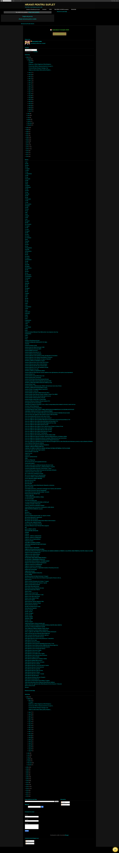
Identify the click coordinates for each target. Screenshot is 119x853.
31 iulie (26, 301)
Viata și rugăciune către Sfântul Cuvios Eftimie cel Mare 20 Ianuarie (40, 631)
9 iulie (26, 335)
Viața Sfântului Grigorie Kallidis (32, 657)
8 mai (26, 330)
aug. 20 (30, 74)
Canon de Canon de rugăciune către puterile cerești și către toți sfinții (41, 414)
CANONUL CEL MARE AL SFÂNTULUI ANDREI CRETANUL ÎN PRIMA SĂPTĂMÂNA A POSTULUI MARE (47, 448)
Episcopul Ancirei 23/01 (30, 480)
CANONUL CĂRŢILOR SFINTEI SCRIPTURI (34, 446)
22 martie (27, 236)
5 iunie (26, 308)
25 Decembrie (28, 259)
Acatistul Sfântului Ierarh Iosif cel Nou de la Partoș (36, 362)
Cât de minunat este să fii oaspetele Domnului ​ (36, 461)
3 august (27, 293)
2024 (27, 129)
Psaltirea (27, 534)
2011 (27, 154)
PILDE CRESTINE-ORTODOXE (31, 530)
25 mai (26, 263)
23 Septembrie (28, 248)
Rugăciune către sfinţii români (32, 556)
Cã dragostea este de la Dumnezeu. (33, 402)
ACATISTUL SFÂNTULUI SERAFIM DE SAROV (35, 370)
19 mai (26, 211)
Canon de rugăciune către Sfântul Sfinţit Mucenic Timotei (38, 431)
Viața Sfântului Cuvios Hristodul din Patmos (35, 648)
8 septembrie (28, 333)
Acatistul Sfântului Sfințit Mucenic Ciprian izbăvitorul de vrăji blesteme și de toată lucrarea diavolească (49, 372)
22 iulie (26, 232)
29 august (27, 288)
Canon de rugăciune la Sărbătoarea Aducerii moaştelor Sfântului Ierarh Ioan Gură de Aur (46, 438)
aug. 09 (30, 95)
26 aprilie (27, 264)
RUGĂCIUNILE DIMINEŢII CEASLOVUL (33, 572)
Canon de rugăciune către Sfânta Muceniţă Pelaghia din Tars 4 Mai (40, 423)
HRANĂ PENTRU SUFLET (40, 4)
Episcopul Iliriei (28, 483)
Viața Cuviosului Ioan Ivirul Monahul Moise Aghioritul (37, 633)
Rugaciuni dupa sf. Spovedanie (32, 547)
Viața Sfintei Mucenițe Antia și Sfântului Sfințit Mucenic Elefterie (40, 682)
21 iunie (27, 229)
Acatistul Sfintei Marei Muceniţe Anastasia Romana (37, 379)
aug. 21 (30, 72)
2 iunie (26, 217)
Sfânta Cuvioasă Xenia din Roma (32, 584)
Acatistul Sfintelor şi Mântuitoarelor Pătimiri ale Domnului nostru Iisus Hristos (43, 386)
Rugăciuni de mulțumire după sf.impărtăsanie (35, 562)
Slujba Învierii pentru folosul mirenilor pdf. (35, 623)
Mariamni (27, 512)
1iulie (26, 212)
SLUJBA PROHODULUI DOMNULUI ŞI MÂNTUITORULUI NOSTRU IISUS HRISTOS (43, 625)
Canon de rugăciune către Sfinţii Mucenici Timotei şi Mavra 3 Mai (40, 434)
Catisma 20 (27, 455)
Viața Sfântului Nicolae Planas (32, 675)
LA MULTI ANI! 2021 (29, 495)
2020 (27, 137)
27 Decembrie (28, 276)
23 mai (26, 246)
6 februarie (27, 312)
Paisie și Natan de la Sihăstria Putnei (33, 524)
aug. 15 (30, 84)
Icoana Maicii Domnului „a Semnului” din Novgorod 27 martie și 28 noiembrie (43, 488)
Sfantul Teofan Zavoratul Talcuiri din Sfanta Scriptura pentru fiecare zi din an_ (43, 578)
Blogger (67, 835)
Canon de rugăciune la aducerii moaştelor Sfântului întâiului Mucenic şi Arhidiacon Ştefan (46, 436)
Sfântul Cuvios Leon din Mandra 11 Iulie (34, 594)
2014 (27, 148)
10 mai (26, 167)
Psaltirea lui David (29, 540)
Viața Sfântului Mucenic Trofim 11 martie (34, 674)
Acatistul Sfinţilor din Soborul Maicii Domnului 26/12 (37, 392)
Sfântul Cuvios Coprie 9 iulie (31, 593)
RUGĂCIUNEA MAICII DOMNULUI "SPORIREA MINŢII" (37, 561)
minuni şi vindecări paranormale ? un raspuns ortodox (37, 515)
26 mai (26, 273)
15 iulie (26, 189)
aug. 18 (30, 78)
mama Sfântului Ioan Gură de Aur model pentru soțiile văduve (39, 507)
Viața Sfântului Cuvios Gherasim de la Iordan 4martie (37, 647)
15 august (27, 185)
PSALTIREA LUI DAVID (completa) (61, 9)
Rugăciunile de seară (30, 571)
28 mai (26, 286)
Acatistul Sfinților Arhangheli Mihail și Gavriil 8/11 (36, 389)
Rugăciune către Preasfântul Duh (32, 552)
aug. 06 (30, 101)
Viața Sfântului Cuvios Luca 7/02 (32, 652)
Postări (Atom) (30, 23)
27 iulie (26, 279)
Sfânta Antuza (28, 579)
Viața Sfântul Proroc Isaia (31, 640)
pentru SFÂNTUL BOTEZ (30, 529)
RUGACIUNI (73, 9)
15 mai (26, 192)
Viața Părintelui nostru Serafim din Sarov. (34, 636)
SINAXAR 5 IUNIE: (29, 618)
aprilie (28, 119)
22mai (26, 239)
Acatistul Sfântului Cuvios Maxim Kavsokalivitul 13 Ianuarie (38, 357)
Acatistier (44, 9)
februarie (29, 123)
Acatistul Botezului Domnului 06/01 (33, 349)
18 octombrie (28, 204)
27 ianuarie (27, 278)
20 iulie (26, 222)
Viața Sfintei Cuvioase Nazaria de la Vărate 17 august (37, 680)
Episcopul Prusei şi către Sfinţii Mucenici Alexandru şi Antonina (39, 485)
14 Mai (26, 184)
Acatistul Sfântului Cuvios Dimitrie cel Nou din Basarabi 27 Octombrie (41, 355)
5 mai (26, 310)
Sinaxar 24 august (29, 613)
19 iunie (27, 209)
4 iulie (26, 303)
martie (29, 121)
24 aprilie (27, 249)
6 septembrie (28, 320)
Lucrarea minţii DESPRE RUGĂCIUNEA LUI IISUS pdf (37, 502)
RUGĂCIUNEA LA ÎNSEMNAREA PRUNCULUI (35, 559)
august (29, 59)
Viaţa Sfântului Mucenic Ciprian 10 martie (34, 662)
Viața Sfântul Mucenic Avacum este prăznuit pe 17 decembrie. (39, 638)
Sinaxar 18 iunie (28, 611)
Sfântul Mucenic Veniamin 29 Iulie (33, 603)
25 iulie (26, 261)
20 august (27, 221)
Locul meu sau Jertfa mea (31, 500)
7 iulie (26, 323)
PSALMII (27, 532)
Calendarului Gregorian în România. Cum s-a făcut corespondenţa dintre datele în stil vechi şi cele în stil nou (50, 404)
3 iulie (26, 295)
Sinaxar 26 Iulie (28, 615)
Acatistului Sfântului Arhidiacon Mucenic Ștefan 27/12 (37, 401)
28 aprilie (27, 283)
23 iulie (26, 242)
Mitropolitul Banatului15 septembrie (33, 517)
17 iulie (26, 200)
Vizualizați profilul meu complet (38, 43)
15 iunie (27, 190)
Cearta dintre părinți (29, 463)
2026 (27, 57)
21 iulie (26, 227)
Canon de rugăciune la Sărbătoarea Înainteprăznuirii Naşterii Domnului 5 (42, 439)
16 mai (26, 197)
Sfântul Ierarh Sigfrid (30, 599)
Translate (35, 51)
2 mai (26, 219)
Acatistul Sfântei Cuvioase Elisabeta (33, 354)
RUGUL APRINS (28, 574)
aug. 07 (30, 99)
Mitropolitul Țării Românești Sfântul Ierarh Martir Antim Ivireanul (40, 520)
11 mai (26, 172)
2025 (27, 127)
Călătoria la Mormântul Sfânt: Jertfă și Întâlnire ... (40, 70)
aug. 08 (30, 97)
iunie (28, 115)
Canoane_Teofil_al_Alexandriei (32, 406)
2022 (27, 133)
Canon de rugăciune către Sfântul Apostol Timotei (36, 424)
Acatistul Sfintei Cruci (30, 374)
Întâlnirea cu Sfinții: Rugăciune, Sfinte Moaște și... (40, 64)
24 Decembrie (28, 251)
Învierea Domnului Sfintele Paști (32, 493)
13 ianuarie (27, 178)
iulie (28, 113)
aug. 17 (30, 80)
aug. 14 (30, 86)
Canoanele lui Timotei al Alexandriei (33, 408)
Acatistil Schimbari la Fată (31, 345)
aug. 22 (30, 60)
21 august (27, 226)
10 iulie (26, 163)
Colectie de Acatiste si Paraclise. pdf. (33, 471)
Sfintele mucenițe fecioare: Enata (32, 606)
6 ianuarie (27, 313)
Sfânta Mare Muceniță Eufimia (32, 586)
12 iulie (26, 175)
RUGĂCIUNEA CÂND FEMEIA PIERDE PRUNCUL (35, 557)
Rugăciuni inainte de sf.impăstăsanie (33, 564)
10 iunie (27, 165)
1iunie (26, 214)
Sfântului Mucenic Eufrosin (31, 604)
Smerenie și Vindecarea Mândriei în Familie (35, 626)
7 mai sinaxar (28, 327)
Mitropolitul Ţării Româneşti (31, 519)
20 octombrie (28, 224)
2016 (27, 145)
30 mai (26, 300)
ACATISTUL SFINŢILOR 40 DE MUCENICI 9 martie (36, 387)
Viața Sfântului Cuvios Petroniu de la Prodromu (36, 655)
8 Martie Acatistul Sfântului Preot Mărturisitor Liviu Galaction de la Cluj (41, 332)
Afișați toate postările (33, 12)
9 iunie (26, 337)
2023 (27, 131)
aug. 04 (30, 105)
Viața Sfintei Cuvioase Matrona (32, 679)
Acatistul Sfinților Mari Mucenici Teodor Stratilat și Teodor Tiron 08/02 (41, 394)
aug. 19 (30, 76)
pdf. (26, 527)
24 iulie (26, 253)
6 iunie (26, 317)
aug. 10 (30, 93)
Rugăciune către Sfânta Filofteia (32, 554)
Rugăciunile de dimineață (31, 569)
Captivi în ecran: (28, 453)
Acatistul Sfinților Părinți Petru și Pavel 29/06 (35, 399)
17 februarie (28, 199)
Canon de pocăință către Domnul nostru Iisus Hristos (37, 416)
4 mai (26, 305)
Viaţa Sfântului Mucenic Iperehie (32, 668)
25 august (27, 258)
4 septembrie (28, 306)
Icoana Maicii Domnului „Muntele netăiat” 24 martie (37, 492)
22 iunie (27, 234)
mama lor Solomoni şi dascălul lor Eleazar (34, 505)
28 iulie (26, 285)
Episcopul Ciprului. (29, 482)
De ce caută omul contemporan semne (34, 473)
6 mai (26, 318)
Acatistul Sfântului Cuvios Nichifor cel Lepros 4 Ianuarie (38, 359)
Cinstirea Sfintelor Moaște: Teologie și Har (38, 68)
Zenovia (27, 687)
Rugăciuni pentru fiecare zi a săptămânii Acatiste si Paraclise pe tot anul (42, 567)
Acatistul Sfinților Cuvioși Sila (31, 391)
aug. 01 (30, 111)
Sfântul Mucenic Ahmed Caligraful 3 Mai (34, 601)
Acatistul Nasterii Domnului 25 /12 (33, 352)
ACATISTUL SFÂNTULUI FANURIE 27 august (35, 360)
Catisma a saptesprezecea (31, 456)
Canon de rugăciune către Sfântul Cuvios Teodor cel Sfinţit (38, 428)
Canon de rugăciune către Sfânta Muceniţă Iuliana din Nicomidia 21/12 (41, 421)
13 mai (26, 182)
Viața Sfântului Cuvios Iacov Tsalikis (33, 650)
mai (28, 117)
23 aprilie (27, 241)
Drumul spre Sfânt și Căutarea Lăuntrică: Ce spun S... (41, 66)
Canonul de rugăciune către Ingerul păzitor (35, 450)
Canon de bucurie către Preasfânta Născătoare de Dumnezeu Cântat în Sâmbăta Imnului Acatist (47, 413)
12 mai (26, 177)
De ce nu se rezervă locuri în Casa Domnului (35, 475)
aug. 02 (30, 109)
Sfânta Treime (28, 591)
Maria (26, 510)
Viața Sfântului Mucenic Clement (32, 663)
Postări (63, 802)
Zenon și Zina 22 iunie (30, 685)
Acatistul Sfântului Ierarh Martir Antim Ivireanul (36, 364)
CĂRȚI (50, 9)
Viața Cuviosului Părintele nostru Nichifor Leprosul (37, 635)
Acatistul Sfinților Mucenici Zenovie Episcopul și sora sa (38, 396)
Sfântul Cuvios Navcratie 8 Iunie (32, 596)
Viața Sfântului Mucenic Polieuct (32, 672)
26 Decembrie (28, 268)
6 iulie (26, 315)
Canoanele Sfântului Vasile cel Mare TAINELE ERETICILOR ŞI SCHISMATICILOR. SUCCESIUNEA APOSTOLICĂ (49, 409)
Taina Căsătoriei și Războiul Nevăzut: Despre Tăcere (37, 628)
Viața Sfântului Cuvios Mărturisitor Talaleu (35, 653)
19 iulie (26, 207)
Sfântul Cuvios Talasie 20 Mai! (32, 598)
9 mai (26, 338)
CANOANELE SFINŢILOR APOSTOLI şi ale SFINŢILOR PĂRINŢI (39, 411)
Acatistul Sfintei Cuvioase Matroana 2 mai (34, 375)
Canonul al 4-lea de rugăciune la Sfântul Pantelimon (37, 445)
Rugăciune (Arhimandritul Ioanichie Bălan (34, 549)
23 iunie (27, 244)
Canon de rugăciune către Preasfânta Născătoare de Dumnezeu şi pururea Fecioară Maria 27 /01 (47, 419)
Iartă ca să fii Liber (29, 487)
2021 (27, 135)
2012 (27, 152)
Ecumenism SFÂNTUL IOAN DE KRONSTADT (35, 477)
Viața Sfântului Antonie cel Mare (32, 642)
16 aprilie (27, 194)
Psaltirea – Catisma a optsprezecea (33, 535)
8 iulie (26, 328)
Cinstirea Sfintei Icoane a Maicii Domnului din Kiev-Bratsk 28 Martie (40, 470)
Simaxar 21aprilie (29, 610)
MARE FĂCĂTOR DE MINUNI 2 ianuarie (34, 509)
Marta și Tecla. (28, 514)
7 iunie (26, 325)
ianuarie (29, 125)
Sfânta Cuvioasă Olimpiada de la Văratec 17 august (37, 581)
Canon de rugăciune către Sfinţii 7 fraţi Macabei (36, 433)
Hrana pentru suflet (37, 41)
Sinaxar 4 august (29, 616)
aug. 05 (30, 103)
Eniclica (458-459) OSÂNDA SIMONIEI (33, 478)
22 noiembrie (28, 237)
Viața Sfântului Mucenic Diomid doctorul (34, 667)
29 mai (26, 291)
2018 (27, 141)
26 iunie (27, 271)
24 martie (27, 256)
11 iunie (27, 170)
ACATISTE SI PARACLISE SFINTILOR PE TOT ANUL (36, 342)
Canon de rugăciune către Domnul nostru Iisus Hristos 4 (38, 418)
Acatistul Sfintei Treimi (30, 384)
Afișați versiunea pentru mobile (27, 19)
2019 (27, 139)
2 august (27, 216)
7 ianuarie (27, 322)
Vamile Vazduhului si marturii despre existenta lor (36, 630)
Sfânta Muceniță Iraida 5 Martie (32, 589)
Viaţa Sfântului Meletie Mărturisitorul (33, 660)
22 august (31, 62)
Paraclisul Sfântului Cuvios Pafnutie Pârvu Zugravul (37, 525)
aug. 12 (30, 89)
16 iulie (26, 195)
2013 (27, 150)
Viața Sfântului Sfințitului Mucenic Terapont (35, 677)
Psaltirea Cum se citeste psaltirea (32, 539)
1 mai (26, 162)
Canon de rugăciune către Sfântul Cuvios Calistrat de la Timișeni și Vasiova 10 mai (44, 426)
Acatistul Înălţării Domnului (31, 350)
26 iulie (26, 269)
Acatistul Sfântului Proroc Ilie (31, 369)
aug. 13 (30, 88)
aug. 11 (30, 91)
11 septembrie (28, 173)
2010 (27, 156)
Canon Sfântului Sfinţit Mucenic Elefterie (34, 443)
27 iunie (27, 281)
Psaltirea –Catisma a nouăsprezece (33, 537)
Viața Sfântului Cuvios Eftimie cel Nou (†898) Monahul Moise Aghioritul (41, 645)
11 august (27, 168)
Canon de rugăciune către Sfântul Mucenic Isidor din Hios (38, 429)
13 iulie (26, 180)
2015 (27, 146)
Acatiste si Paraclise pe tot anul (33, 9)
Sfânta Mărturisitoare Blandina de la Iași (34, 588)
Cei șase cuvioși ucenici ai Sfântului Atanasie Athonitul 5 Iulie (39, 465)
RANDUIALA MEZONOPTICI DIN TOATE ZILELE (35, 544)
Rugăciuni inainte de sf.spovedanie (33, 566)
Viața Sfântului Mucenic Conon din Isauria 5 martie (37, 665)
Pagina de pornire (27, 16)
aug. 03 (30, 107)
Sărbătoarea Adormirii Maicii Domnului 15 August (36, 576)
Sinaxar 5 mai (28, 620)
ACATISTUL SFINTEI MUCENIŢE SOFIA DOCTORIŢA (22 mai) (38, 382)
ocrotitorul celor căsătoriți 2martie (33, 522)
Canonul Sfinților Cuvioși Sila (31, 451)
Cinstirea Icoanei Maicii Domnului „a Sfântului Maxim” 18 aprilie (40, 466)
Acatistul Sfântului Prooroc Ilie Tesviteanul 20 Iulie (36, 367)
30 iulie (26, 298)
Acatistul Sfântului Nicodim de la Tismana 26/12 (36, 365)
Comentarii (64, 804)
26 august (27, 266)
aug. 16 (30, 82)
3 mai (26, 296)
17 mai (26, 202)
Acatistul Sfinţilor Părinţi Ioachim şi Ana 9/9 (35, 397)
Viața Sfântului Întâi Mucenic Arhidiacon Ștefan (36, 658)
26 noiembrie (28, 274)
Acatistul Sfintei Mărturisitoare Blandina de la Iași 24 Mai (38, 381)
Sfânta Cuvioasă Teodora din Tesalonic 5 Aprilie (36, 583)
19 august (27, 205)
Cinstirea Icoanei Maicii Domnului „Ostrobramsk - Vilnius (38, 468)
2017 (27, 143)
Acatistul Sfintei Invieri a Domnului (33, 377)
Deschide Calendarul (59, 33)
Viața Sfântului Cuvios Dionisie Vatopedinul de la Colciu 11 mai (39, 643)
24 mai (26, 254)
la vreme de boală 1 (29, 498)
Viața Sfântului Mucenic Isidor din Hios (34, 670)
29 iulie (26, 290)
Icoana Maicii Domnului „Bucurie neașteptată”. (36, 490)
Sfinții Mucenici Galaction (31, 608)
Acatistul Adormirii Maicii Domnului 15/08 (34, 347)
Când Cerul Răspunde (30, 460)
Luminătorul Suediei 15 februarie (32, 503)
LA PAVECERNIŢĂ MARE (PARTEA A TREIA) (34, 497)
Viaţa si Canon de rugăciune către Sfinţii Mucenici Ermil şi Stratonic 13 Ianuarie (43, 684)
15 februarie (28, 187)
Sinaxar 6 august (29, 621)
